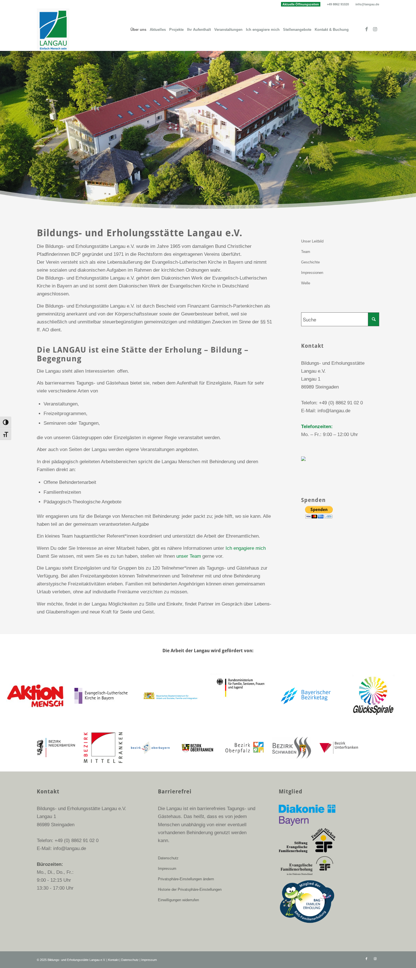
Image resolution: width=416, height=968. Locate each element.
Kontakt (113, 959)
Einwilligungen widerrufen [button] (178, 900)
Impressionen (312, 273)
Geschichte (310, 262)
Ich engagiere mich (246, 548)
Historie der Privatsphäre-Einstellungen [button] (190, 889)
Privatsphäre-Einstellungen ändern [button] (186, 879)
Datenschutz (168, 858)
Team (305, 252)
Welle (305, 283)
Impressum (167, 868)
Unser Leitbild (312, 241)
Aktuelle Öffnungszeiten (300, 4)
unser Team (188, 556)
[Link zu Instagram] (375, 29)
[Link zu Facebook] (366, 29)
